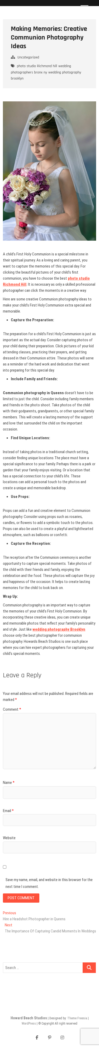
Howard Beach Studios (29, 1018)
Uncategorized (28, 57)
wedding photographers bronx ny (41, 69)
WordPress (29, 1023)
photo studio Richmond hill (37, 66)
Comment (12, 709)
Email (8, 810)
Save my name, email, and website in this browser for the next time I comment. (49, 883)
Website (9, 838)
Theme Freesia (77, 1018)
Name (9, 782)
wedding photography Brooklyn (58, 629)
